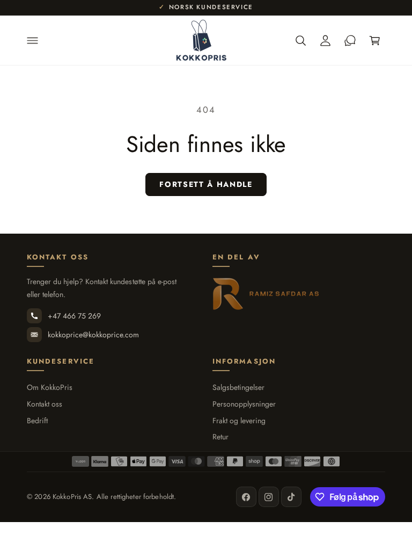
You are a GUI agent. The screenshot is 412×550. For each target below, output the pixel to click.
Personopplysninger (244, 404)
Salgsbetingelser (238, 387)
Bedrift (37, 421)
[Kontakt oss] (350, 40)
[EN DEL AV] (266, 294)
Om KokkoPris (49, 387)
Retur (220, 437)
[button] (32, 40)
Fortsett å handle (206, 184)
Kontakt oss (44, 404)
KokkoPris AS (72, 496)
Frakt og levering (239, 421)
